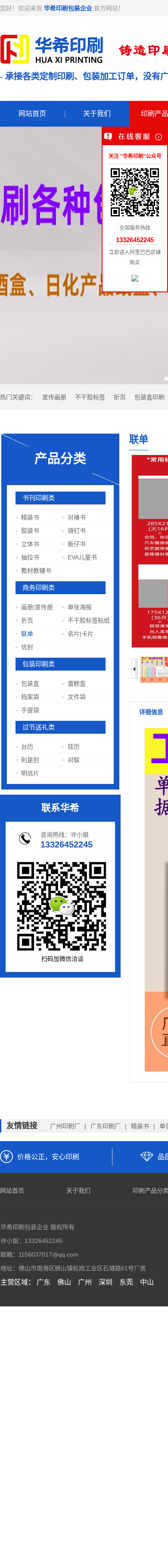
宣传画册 (54, 397)
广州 (85, 1282)
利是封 (30, 759)
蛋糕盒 (76, 683)
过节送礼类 (38, 727)
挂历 (73, 746)
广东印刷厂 (105, 1126)
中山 (147, 1282)
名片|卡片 (80, 633)
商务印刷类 (38, 587)
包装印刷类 (38, 664)
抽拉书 (30, 557)
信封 (27, 647)
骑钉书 (76, 530)
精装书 (30, 517)
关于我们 (97, 113)
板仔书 (76, 544)
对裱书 (76, 517)
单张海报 (79, 607)
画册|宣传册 (37, 607)
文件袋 (76, 696)
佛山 (64, 1282)
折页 (120, 397)
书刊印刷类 (38, 498)
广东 (43, 1282)
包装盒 (30, 683)
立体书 (30, 544)
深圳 (105, 1282)
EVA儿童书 (82, 557)
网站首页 (32, 113)
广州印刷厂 (65, 1126)
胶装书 (30, 530)
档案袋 (30, 696)
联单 (27, 633)
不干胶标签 (90, 397)
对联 (73, 759)
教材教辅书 (36, 570)
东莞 (126, 1282)
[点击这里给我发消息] (134, 279)
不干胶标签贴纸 (88, 620)
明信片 (30, 773)
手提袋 (30, 710)
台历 (27, 746)
